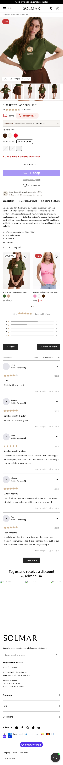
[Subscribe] (56, 655)
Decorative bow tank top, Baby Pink (46, 292)
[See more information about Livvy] (56, 366)
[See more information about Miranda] (56, 479)
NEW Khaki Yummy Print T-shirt (15, 292)
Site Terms (8, 716)
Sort (36, 357)
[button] (4, 8)
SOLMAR (11, 758)
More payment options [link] (31, 179)
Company (7, 695)
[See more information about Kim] (56, 518)
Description (8, 200)
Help (5, 706)
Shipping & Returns (50, 200)
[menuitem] (5, 91)
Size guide (26, 141)
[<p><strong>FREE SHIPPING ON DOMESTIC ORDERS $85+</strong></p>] (31, 2)
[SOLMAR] (31, 8)
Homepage (7, 14)
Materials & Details (28, 200)
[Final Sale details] (57, 123)
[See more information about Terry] (56, 436)
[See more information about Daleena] (56, 401)
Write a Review (51, 347)
